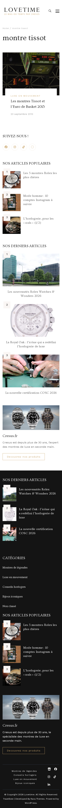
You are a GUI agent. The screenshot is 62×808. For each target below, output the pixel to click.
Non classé (9, 606)
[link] (32, 147)
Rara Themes (38, 798)
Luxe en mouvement (25, 96)
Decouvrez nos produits (23, 456)
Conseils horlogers (14, 586)
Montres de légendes (15, 567)
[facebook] (6, 147)
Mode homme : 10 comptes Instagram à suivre (38, 200)
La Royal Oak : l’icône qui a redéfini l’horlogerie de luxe (37, 513)
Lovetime (29, 794)
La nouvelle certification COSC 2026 (31, 393)
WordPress (31, 803)
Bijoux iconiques (13, 596)
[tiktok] (23, 147)
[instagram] (14, 147)
